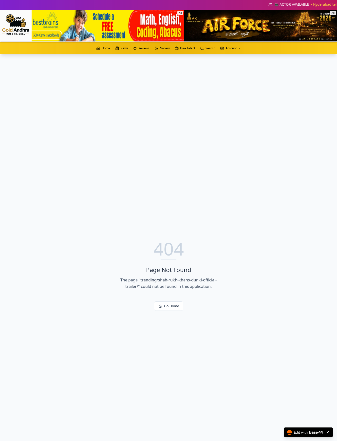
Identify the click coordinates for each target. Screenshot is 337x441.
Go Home (171, 306)
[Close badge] (327, 432)
